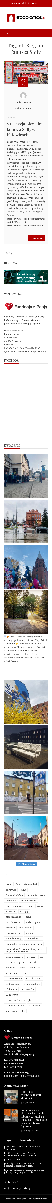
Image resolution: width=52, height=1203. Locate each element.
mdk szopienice (34, 922)
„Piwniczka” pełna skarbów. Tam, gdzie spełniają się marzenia (24, 1171)
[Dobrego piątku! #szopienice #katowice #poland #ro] (26, 612)
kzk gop (24, 911)
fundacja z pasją (36, 895)
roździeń (10, 967)
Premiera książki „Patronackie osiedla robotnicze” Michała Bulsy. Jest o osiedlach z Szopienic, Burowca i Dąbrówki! (34, 1118)
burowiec (11, 889)
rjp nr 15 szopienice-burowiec (22, 962)
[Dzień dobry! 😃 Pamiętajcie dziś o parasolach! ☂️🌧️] (26, 521)
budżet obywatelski (26, 884)
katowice (11, 911)
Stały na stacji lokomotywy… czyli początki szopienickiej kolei (23, 1164)
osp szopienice (14, 933)
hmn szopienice (14, 906)
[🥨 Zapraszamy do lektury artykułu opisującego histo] (26, 657)
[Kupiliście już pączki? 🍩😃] (26, 476)
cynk (23, 889)
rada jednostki (33, 938)
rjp (41, 957)
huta (30, 906)
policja (29, 933)
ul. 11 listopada (34, 978)
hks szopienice (29, 900)
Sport (12, 117)
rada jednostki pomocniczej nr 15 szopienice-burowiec (24, 950)
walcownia (34, 1005)
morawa (10, 927)
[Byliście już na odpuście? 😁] (26, 567)
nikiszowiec (25, 927)
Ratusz (16, 1159)
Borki (9, 884)
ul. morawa (12, 994)
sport (22, 967)
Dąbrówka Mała (14, 895)
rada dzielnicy (13, 938)
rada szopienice (14, 957)
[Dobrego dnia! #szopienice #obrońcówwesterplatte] (26, 838)
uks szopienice (14, 978)
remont (31, 957)
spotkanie (35, 967)
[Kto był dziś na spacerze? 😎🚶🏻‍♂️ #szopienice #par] (26, 702)
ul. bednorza (12, 984)
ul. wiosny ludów (15, 1005)
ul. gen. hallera (32, 984)
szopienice (11, 973)
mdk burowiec (14, 922)
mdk (28, 917)
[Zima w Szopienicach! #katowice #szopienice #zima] (26, 747)
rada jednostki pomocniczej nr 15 (24, 944)
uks (24, 973)
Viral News (27, 1199)
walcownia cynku (15, 1011)
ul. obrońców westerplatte (20, 1000)
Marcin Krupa (13, 917)
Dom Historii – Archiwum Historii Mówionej (31, 1095)
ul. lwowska (27, 989)
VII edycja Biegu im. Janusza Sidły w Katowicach (25, 129)
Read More (36, 238)
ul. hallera (11, 989)
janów (40, 906)
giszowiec (11, 900)
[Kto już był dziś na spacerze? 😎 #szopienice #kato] (26, 792)
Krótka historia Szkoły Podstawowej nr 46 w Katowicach (21, 1154)
